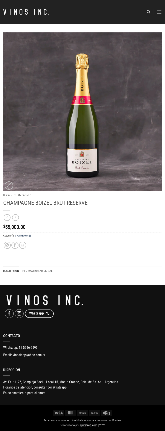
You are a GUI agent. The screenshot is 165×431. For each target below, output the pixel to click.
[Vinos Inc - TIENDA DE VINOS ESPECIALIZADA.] (26, 12)
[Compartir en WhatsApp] (7, 245)
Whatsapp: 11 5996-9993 (20, 348)
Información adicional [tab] (37, 270)
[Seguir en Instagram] (19, 313)
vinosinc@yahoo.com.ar (29, 355)
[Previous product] (15, 217)
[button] (148, 12)
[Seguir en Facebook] (9, 313)
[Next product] (7, 217)
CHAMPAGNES (22, 195)
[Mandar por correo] (22, 245)
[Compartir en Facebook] (14, 245)
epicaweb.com (88, 425)
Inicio (6, 195)
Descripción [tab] (11, 270)
